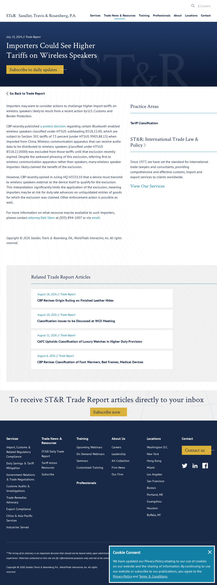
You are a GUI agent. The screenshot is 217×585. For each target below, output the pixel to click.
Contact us (195, 450)
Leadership (119, 454)
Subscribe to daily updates (33, 69)
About (178, 15)
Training (144, 15)
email (96, 217)
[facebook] (206, 466)
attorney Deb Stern (42, 217)
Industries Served (17, 527)
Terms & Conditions (153, 576)
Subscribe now (106, 412)
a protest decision (53, 126)
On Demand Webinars (90, 454)
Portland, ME (155, 495)
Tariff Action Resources (49, 465)
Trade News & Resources (119, 15)
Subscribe (48, 474)
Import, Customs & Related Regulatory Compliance (18, 451)
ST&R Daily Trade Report (53, 454)
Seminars (82, 461)
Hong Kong (154, 461)
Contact (206, 15)
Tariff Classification (144, 123)
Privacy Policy (122, 576)
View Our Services (147, 186)
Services (95, 15)
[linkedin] (196, 466)
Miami (151, 467)
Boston (151, 488)
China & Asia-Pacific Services (19, 518)
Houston (152, 508)
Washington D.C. (157, 447)
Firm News (118, 467)
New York (153, 454)
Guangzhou (154, 501)
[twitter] (186, 466)
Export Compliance (18, 509)
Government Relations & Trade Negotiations (20, 477)
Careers (205, 6)
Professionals (161, 15)
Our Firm (117, 474)
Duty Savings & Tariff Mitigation (20, 465)
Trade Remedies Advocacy (16, 500)
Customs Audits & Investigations (18, 488)
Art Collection (120, 461)
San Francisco (155, 481)
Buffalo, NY (154, 515)
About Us (118, 438)
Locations (191, 15)
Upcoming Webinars (89, 447)
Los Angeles (154, 474)
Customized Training (90, 467)
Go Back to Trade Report (27, 93)
